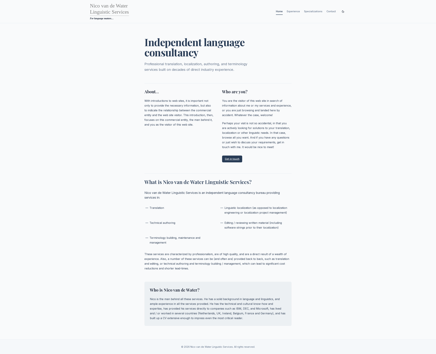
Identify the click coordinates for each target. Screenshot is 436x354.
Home (279, 11)
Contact (331, 11)
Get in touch (232, 158)
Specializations (313, 11)
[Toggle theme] (343, 12)
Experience (293, 11)
